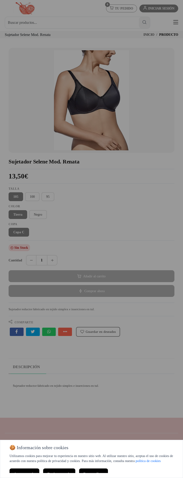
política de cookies (148, 461)
